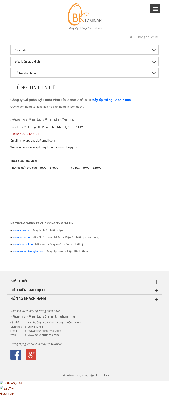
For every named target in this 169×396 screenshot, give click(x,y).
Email (13, 330)
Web (13, 334)
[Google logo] (31, 354)
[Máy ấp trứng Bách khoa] (85, 16)
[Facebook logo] (15, 355)
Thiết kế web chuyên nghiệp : (77, 375)
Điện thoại (16, 326)
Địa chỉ (14, 322)
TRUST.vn (102, 375)
